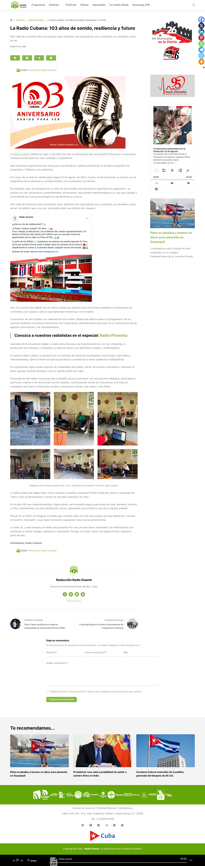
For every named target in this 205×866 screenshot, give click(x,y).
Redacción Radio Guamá (42, 69)
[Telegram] (39, 58)
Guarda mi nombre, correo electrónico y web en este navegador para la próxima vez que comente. (96, 691)
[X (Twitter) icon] (77, 594)
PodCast (71, 4)
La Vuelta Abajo (118, 4)
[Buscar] (194, 5)
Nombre (51, 652)
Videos (84, 4)
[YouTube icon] (83, 594)
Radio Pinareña (113, 335)
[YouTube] (114, 825)
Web (125, 652)
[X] (201, 26)
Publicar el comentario (61, 699)
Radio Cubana (22, 154)
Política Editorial (106, 808)
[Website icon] (71, 594)
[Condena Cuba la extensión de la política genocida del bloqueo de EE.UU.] (165, 750)
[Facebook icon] (65, 594)
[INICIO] (11, 20)
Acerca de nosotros (83, 808)
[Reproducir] (18, 860)
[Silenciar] (28, 859)
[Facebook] (15, 58)
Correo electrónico (96, 652)
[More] (201, 62)
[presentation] (172, 213)
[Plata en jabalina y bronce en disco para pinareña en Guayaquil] (39, 750)
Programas (38, 4)
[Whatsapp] (201, 44)
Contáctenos (125, 808)
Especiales (99, 4)
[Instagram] (201, 56)
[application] (100, 861)
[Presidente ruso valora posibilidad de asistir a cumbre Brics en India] (102, 750)
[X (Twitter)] (27, 58)
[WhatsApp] (51, 58)
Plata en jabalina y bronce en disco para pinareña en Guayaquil (171, 237)
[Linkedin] (201, 32)
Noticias (54, 4)
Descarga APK (141, 4)
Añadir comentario (56, 663)
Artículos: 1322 (74, 601)
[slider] (34, 863)
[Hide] (204, 67)
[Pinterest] (201, 38)
